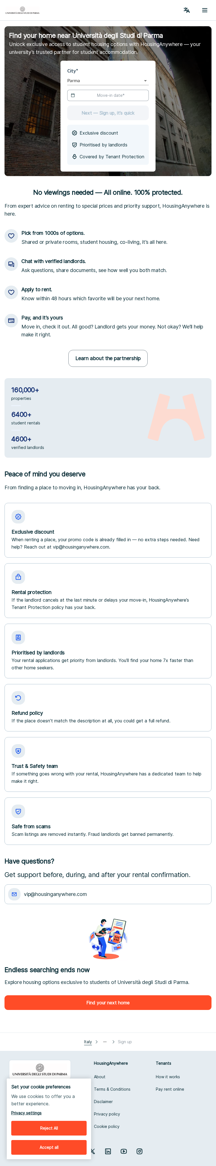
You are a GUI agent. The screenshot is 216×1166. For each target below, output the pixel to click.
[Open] (145, 81)
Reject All (49, 1128)
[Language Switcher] (186, 10)
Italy (88, 1041)
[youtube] (123, 1151)
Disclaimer (103, 1101)
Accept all (49, 1147)
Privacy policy (107, 1114)
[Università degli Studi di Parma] (22, 10)
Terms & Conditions (112, 1089)
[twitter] (92, 1151)
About (99, 1076)
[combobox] (100, 80)
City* (74, 70)
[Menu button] (204, 10)
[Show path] (105, 1042)
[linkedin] (108, 1151)
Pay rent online (170, 1089)
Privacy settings (26, 1112)
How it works (168, 1076)
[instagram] (139, 1151)
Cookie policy (107, 1126)
